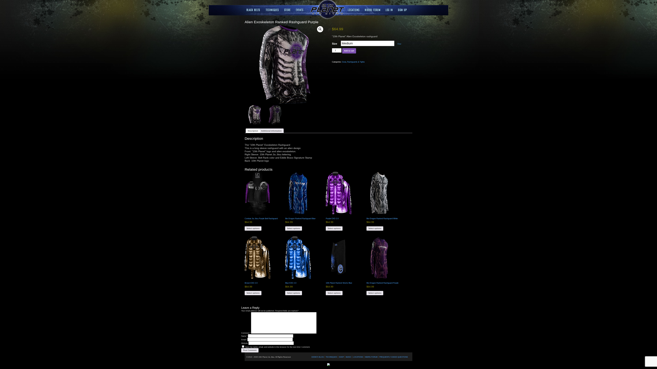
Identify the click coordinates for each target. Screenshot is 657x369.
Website (244, 343)
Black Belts (253, 10)
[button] (320, 29)
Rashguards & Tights (356, 62)
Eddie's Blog (318, 357)
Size (334, 43)
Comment (245, 333)
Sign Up (402, 10)
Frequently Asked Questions (393, 357)
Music (348, 357)
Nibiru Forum (373, 10)
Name (244, 336)
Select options (253, 228)
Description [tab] (253, 131)
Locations (287, 10)
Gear (344, 62)
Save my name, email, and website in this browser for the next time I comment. (277, 347)
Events (300, 10)
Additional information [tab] (271, 131)
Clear (399, 44)
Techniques (272, 10)
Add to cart (349, 51)
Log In (389, 10)
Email (244, 340)
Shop (341, 357)
